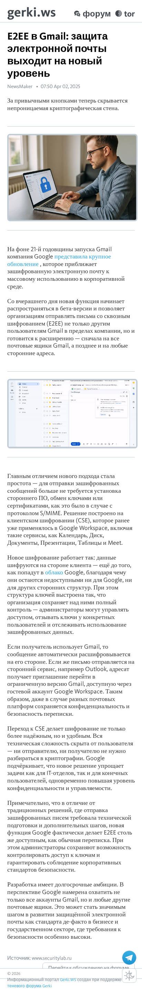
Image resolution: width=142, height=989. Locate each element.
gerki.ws (31, 12)
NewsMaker (19, 86)
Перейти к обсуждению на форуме (88, 968)
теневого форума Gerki (29, 985)
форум (97, 14)
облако (54, 572)
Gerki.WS (68, 979)
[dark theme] (129, 975)
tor (129, 14)
